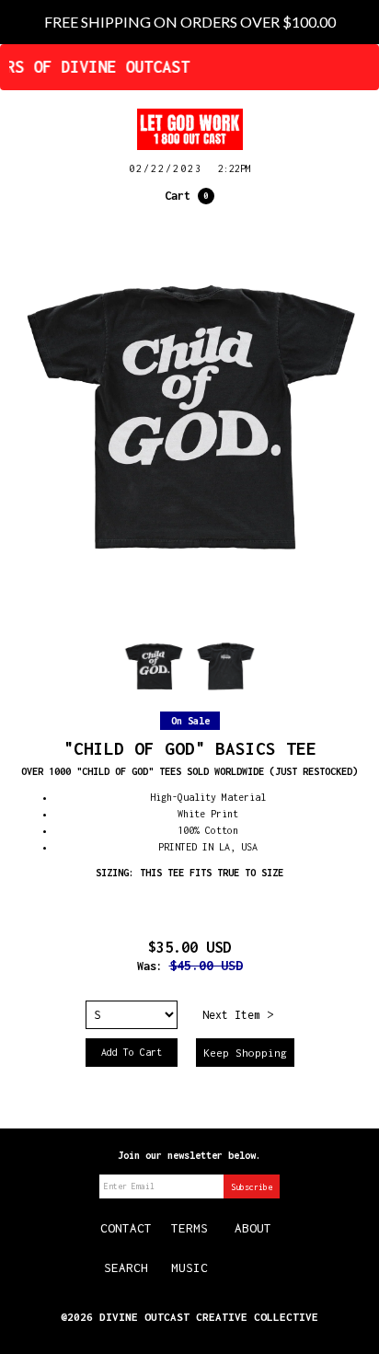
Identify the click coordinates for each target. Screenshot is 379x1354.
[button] (189, 196)
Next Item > (237, 1015)
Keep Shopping (245, 1053)
